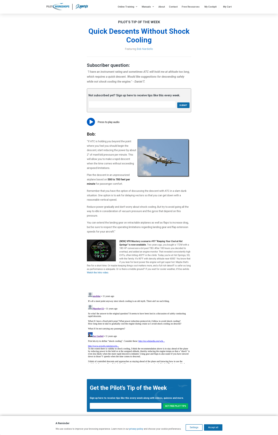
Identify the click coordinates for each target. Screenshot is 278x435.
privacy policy (136, 428)
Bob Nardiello (145, 48)
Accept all (213, 427)
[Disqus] (139, 327)
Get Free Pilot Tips (175, 406)
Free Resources (191, 6)
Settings (194, 427)
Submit (183, 105)
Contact (173, 6)
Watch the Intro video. (98, 272)
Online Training (126, 6)
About (161, 6)
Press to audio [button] (108, 122)
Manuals (146, 6)
